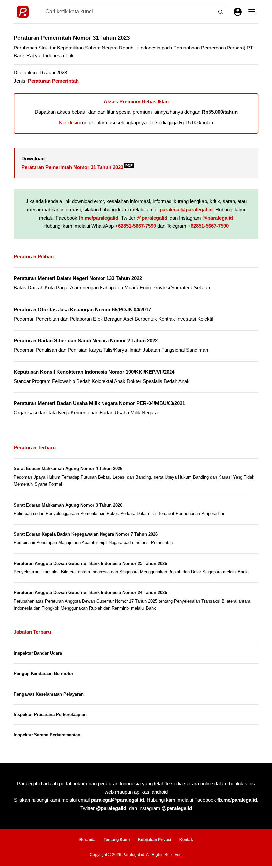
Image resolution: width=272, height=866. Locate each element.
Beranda (87, 839)
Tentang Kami (117, 839)
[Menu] (251, 11)
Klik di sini (70, 122)
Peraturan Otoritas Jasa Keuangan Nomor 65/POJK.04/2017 (82, 309)
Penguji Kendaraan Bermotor (43, 673)
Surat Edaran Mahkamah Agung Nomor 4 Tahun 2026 (68, 468)
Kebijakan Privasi (154, 839)
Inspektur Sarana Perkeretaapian (47, 734)
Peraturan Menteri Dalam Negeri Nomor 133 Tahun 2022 (78, 278)
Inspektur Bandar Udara (38, 653)
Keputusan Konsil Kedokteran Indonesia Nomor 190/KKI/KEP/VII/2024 (94, 372)
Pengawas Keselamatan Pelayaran (49, 694)
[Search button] (220, 11)
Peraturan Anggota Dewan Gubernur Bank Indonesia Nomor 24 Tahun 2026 (90, 592)
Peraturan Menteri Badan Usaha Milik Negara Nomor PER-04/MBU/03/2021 (99, 403)
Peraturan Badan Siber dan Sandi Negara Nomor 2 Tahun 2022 (86, 340)
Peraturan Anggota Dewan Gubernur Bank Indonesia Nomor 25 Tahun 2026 (90, 563)
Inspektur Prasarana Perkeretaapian (50, 714)
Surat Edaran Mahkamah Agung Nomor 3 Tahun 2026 (68, 505)
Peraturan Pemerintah (53, 81)
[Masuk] (238, 12)
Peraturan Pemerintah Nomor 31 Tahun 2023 (77, 167)
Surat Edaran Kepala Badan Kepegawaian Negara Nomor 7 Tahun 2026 (86, 534)
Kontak (186, 839)
